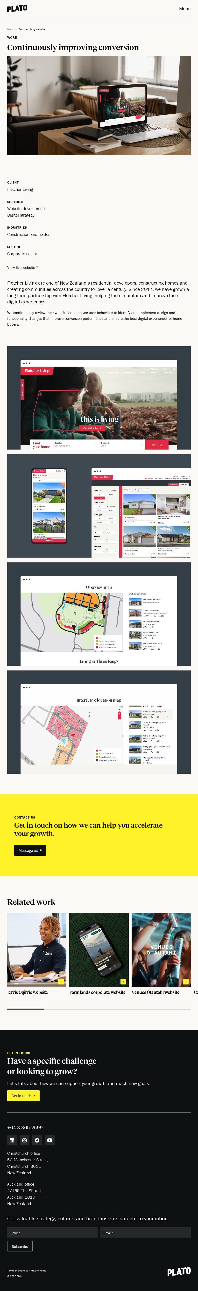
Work (10, 29)
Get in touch (21, 1095)
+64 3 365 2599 (25, 1127)
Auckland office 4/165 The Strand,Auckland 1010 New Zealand (24, 1193)
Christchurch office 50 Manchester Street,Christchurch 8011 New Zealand (27, 1162)
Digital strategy (20, 215)
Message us (28, 850)
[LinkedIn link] (12, 1140)
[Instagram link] (24, 1140)
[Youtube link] (50, 1140)
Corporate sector (22, 253)
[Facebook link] (37, 1140)
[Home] (17, 8)
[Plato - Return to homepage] (179, 1271)
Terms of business (17, 1270)
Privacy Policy (38, 1270)
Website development (26, 208)
